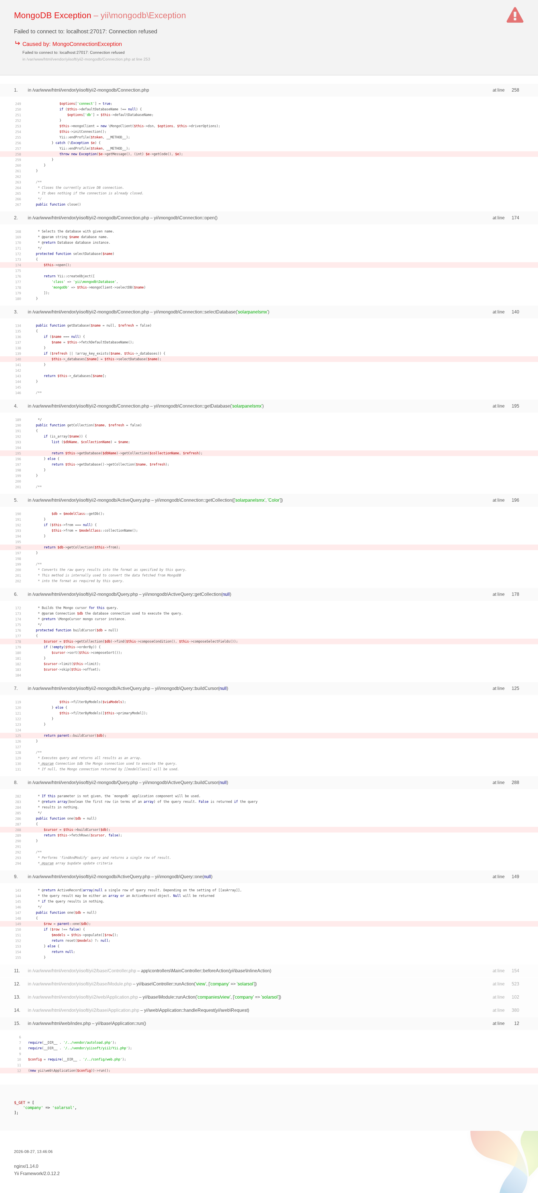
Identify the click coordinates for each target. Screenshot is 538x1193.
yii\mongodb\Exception (143, 15)
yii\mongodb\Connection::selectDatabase (195, 312)
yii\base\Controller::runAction (165, 984)
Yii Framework (28, 1173)
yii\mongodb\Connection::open (184, 217)
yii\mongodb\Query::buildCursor (186, 688)
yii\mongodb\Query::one (178, 876)
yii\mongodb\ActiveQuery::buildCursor (180, 782)
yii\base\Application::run (119, 1023)
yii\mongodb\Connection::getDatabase (192, 406)
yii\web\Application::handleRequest (179, 1010)
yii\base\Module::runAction (169, 997)
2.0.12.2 (52, 1173)
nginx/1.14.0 (26, 1166)
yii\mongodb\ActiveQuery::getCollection (182, 594)
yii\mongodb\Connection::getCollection (193, 500)
